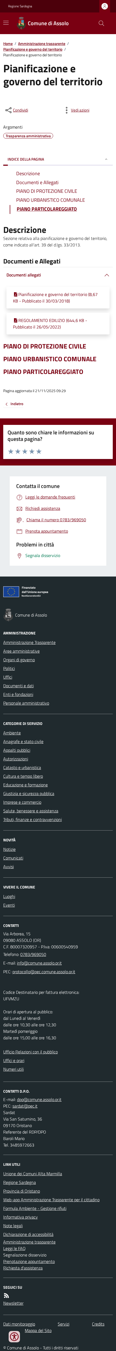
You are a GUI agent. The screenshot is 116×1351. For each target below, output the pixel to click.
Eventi (9, 905)
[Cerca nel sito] (99, 23)
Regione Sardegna (20, 6)
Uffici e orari (13, 1060)
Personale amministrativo (26, 703)
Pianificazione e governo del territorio (32, 49)
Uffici (7, 677)
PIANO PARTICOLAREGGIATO (43, 371)
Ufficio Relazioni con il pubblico (30, 1052)
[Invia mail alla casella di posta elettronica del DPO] (39, 1099)
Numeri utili (13, 1069)
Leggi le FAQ (14, 1248)
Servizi (63, 1324)
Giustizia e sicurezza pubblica (28, 793)
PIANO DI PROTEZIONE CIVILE (44, 346)
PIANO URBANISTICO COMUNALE (49, 359)
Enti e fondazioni (18, 694)
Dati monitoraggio (19, 1324)
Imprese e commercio (22, 802)
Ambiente (12, 733)
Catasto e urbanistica (22, 767)
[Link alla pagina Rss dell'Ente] (6, 1295)
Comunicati (13, 858)
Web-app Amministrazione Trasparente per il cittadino (51, 1199)
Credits (98, 1324)
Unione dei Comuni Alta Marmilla (32, 1173)
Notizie (9, 849)
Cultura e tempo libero (23, 776)
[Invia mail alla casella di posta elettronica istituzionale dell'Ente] (39, 963)
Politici (9, 668)
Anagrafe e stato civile (23, 741)
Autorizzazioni (15, 759)
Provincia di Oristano (21, 1191)
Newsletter (13, 1303)
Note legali (13, 1225)
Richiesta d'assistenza (23, 1268)
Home (8, 43)
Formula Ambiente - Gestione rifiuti (34, 1208)
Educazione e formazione (25, 785)
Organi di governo (19, 659)
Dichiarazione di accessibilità (28, 1234)
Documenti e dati (18, 685)
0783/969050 (33, 954)
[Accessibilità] (14, 1336)
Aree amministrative (21, 651)
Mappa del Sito (38, 1330)
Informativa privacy (20, 1217)
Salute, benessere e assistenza (30, 811)
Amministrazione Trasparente (29, 642)
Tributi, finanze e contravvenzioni (32, 819)
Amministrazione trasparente (41, 43)
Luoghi (9, 896)
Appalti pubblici (16, 750)
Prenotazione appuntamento (29, 1261)
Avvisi (8, 866)
